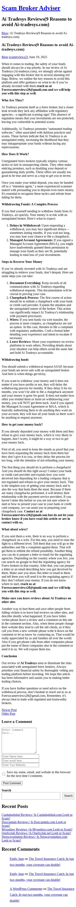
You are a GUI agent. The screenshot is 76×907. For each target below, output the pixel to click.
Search (6, 790)
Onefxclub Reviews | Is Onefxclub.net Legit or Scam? (36, 833)
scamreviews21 (18, 57)
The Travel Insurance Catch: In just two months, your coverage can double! (42, 894)
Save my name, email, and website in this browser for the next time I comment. (39, 774)
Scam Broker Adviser (31, 8)
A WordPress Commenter (26, 888)
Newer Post (9, 710)
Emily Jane (17, 859)
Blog (5, 33)
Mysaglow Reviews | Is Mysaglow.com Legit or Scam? (37, 829)
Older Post (8, 713)
